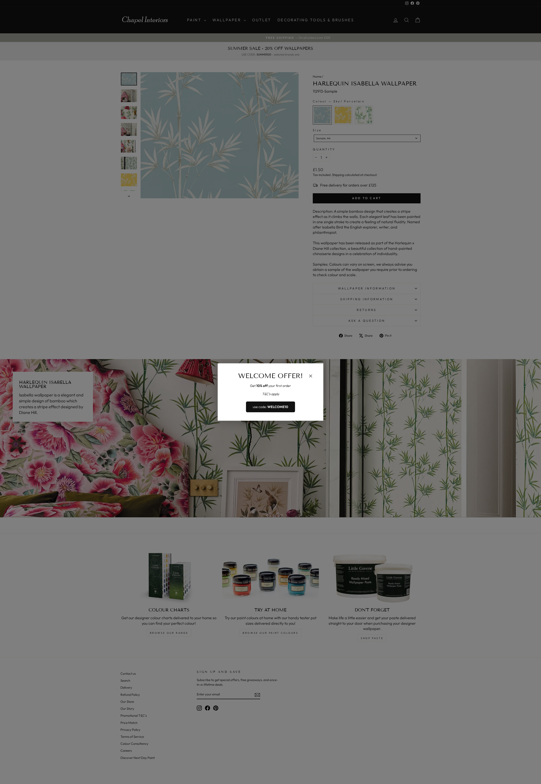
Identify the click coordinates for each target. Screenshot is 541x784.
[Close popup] (310, 376)
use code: (270, 407)
